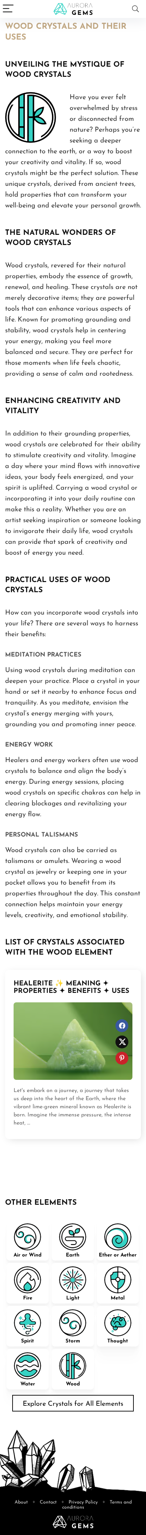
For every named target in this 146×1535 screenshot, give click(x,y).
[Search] (135, 9)
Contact (48, 1502)
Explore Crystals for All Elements (73, 1404)
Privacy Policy (83, 1502)
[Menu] (8, 9)
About (21, 1502)
